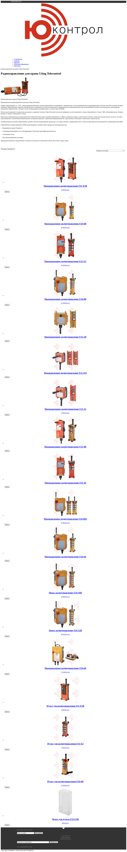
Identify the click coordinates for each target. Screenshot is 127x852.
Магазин (17, 62)
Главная (16, 61)
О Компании (18, 59)
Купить (7, 191)
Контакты (17, 66)
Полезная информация (21, 64)
